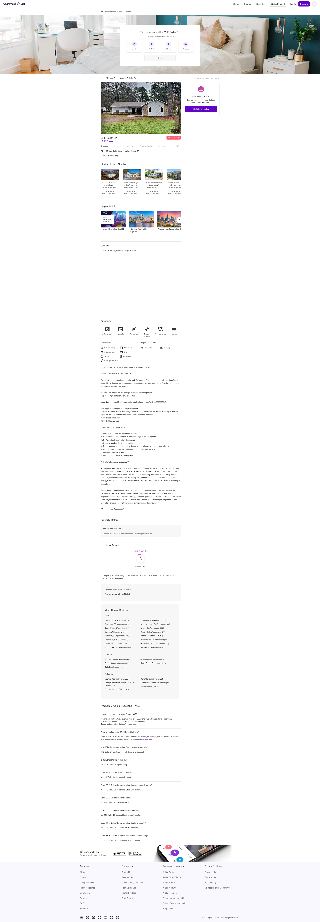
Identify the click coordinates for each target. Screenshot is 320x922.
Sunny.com (85, 892)
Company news (87, 882)
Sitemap (84, 908)
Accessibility (210, 882)
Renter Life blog (129, 892)
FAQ (82, 903)
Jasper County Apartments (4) (152, 659)
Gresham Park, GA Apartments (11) (154, 643)
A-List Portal (168, 872)
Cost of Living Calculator (133, 882)
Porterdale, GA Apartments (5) (117, 620)
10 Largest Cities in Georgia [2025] (112, 229)
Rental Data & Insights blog (175, 903)
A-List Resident (170, 892)
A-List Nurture (169, 887)
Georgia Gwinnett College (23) (117, 689)
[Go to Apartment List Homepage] (14, 4)
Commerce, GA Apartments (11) (117, 639)
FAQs (178, 146)
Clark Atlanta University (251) (152, 679)
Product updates (87, 887)
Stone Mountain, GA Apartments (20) (155, 624)
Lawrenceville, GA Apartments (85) (154, 620)
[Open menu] (314, 4)
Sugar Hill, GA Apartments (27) (152, 632)
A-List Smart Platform (173, 877)
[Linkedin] (87, 917)
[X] (99, 917)
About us (84, 872)
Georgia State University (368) (117, 679)
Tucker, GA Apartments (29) (116, 643)
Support (83, 898)
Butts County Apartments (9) (116, 667)
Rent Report (127, 898)
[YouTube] (105, 917)
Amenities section (147, 739)
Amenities (130, 146)
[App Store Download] (119, 853)
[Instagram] (111, 917)
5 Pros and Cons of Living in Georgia (169, 229)
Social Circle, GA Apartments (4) (117, 628)
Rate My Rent (128, 877)
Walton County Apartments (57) (117, 663)
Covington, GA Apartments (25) (117, 624)
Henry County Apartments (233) (153, 663)
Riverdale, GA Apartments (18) (117, 635)
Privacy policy (210, 872)
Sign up (304, 3)
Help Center (168, 908)
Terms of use (210, 877)
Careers (83, 877)
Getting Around (164, 146)
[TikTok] (117, 917)
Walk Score (139, 551)
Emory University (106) (149, 686)
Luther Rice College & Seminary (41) (155, 682)
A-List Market (169, 882)
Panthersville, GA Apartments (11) (154, 639)
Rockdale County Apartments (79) (118, 659)
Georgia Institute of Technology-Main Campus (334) (119, 684)
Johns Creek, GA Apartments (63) (118, 647)
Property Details (146, 146)
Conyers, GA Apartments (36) (116, 632)
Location (117, 146)
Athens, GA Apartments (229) (152, 628)
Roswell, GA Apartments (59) (152, 647)
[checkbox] (134, 45)
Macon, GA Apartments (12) (151, 635)
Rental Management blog (174, 898)
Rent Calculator (129, 887)
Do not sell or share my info (217, 887)
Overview (104, 146)
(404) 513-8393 (107, 141)
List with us (276, 3)
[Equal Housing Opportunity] (81, 917)
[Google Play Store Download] (135, 853)
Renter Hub (127, 872)
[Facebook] (93, 917)
